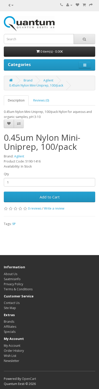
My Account (12, 345)
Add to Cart (50, 196)
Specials (9, 332)
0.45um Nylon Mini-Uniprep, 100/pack (36, 85)
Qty (6, 174)
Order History (14, 351)
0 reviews (34, 208)
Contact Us (12, 303)
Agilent (48, 80)
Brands (9, 321)
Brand (28, 80)
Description (16, 100)
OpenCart (29, 379)
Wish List (10, 356)
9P (14, 224)
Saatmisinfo (12, 279)
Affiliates (10, 326)
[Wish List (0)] (77, 5)
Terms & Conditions (18, 289)
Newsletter (11, 361)
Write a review (54, 208)
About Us (10, 274)
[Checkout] (91, 5)
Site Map (10, 308)
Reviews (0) (41, 100)
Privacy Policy (13, 284)
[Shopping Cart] (84, 5)
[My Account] (69, 5)
